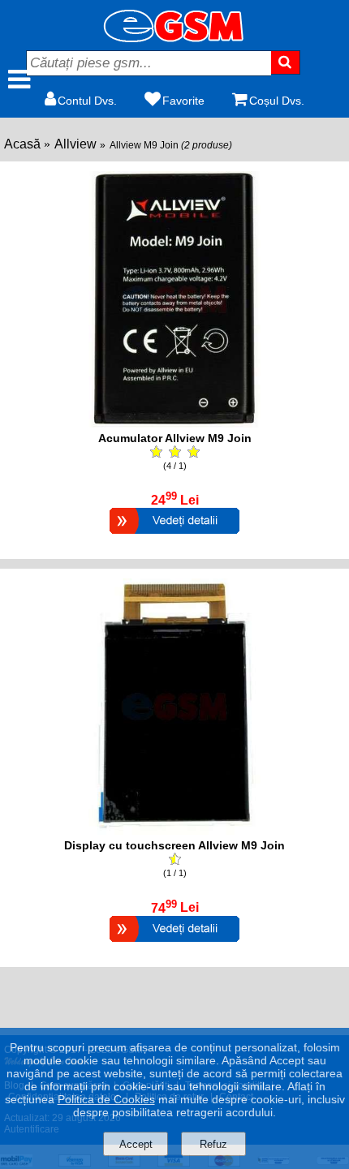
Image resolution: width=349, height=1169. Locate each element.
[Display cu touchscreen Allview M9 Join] (174, 944)
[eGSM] (174, 38)
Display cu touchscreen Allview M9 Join (174, 845)
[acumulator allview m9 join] (174, 423)
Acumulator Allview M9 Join (175, 438)
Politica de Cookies (106, 1099)
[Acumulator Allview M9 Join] (174, 536)
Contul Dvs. (87, 100)
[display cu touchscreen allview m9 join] (174, 830)
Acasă (22, 144)
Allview (75, 144)
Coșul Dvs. (276, 100)
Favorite (183, 100)
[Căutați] (286, 62)
